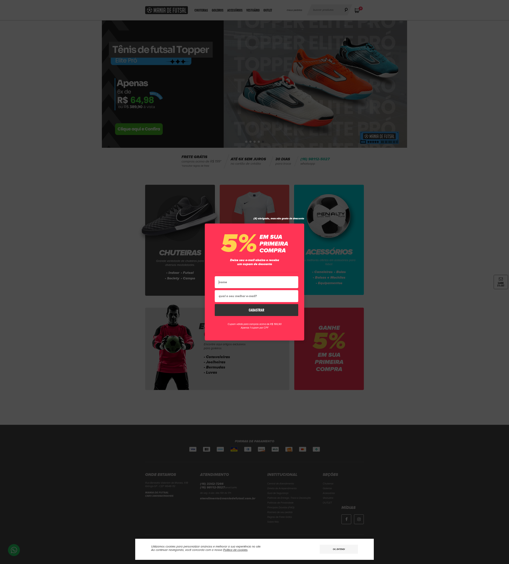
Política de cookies (235, 550)
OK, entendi (339, 549)
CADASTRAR (256, 310)
